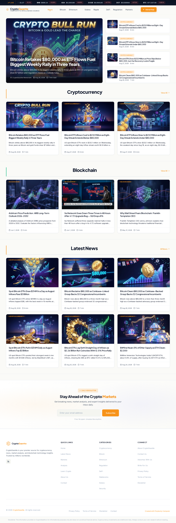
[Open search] (167, 9)
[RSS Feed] (8, 461)
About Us (64, 477)
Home (63, 448)
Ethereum (73, 9)
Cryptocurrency (19, 54)
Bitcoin (63, 9)
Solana (87, 9)
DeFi (108, 9)
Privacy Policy (143, 471)
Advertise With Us (145, 460)
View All (164, 93)
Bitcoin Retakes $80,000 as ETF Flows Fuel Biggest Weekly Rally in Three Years (52, 62)
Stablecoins (103, 477)
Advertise (149, 9)
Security (102, 488)
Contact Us (142, 454)
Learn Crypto (66, 471)
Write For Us (143, 465)
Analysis (64, 465)
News (50, 9)
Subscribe (110, 413)
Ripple (96, 9)
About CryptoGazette (146, 448)
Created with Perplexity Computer (157, 511)
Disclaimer (142, 483)
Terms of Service (144, 477)
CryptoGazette (18, 510)
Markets (129, 9)
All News (163, 249)
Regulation (117, 9)
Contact (64, 483)
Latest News (66, 454)
